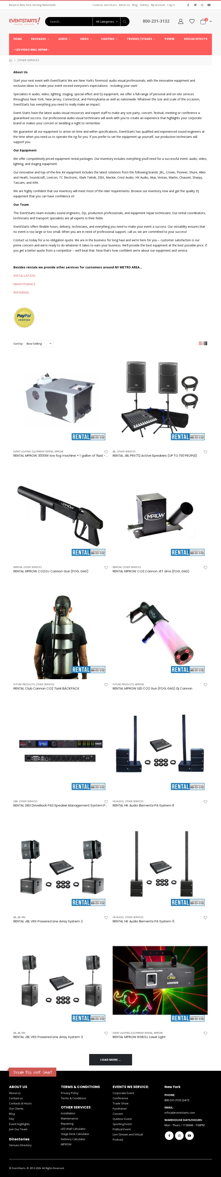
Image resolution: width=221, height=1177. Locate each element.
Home (10, 60)
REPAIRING (21, 292)
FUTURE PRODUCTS (24, 684)
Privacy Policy (70, 1093)
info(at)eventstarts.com (179, 1113)
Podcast (118, 1139)
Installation (68, 1113)
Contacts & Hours (20, 1103)
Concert (118, 1114)
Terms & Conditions (73, 1098)
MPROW (59, 451)
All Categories (105, 21)
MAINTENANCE (24, 284)
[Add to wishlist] (106, 451)
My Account (158, 4)
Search (124, 21)
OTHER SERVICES (126, 451)
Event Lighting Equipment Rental (33, 451)
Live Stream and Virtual (128, 1134)
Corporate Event (123, 1093)
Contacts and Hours (104, 4)
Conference (120, 1098)
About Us (124, 4)
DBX (15, 801)
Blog (135, 4)
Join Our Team (18, 1129)
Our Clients (16, 1108)
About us (15, 1093)
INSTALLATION (24, 276)
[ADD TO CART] (101, 359)
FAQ (11, 1119)
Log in (171, 4)
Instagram (179, 1135)
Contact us (16, 1098)
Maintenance (69, 1118)
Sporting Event (122, 1124)
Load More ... (110, 1060)
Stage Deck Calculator (75, 1134)
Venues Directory (20, 1145)
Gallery (144, 4)
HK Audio (118, 801)
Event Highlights (19, 1124)
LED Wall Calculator (73, 1129)
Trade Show (120, 1103)
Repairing (67, 1124)
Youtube (189, 1135)
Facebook (169, 1135)
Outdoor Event (122, 1119)
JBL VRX (21, 917)
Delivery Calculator (73, 1139)
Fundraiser (120, 1108)
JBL (114, 451)
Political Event (122, 1129)
